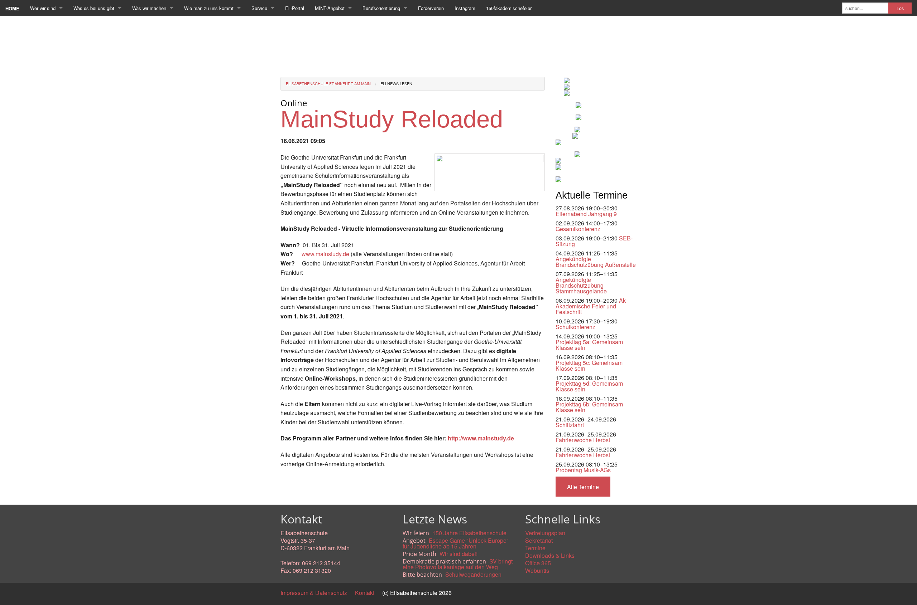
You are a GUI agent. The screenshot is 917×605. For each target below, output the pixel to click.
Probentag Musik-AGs (583, 470)
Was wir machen (149, 8)
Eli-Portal (294, 8)
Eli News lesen (396, 83)
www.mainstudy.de (325, 254)
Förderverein (431, 8)
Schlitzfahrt (570, 425)
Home (12, 8)
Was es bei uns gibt (93, 8)
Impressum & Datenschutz (313, 593)
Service (259, 8)
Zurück (289, 480)
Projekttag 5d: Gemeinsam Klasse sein (589, 386)
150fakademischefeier (509, 8)
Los (900, 8)
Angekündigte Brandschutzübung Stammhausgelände (581, 285)
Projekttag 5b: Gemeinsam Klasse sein (589, 407)
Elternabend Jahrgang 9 (586, 214)
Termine (535, 548)
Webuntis (537, 570)
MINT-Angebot (330, 8)
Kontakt (364, 593)
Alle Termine (583, 487)
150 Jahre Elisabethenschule (469, 533)
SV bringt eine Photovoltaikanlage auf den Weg (458, 564)
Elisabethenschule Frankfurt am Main (328, 83)
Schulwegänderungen (473, 574)
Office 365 (538, 563)
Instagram (465, 8)
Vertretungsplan (545, 533)
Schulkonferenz (575, 327)
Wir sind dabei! (458, 554)
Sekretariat (539, 540)
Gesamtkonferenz (578, 229)
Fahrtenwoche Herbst (583, 440)
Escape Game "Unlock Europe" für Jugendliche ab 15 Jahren (456, 543)
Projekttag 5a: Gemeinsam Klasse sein (589, 345)
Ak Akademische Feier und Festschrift (591, 306)
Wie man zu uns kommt (209, 8)
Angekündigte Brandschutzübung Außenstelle (596, 262)
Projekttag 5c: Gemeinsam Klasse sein (589, 365)
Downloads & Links (550, 555)
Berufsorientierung (381, 8)
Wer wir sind (43, 8)
